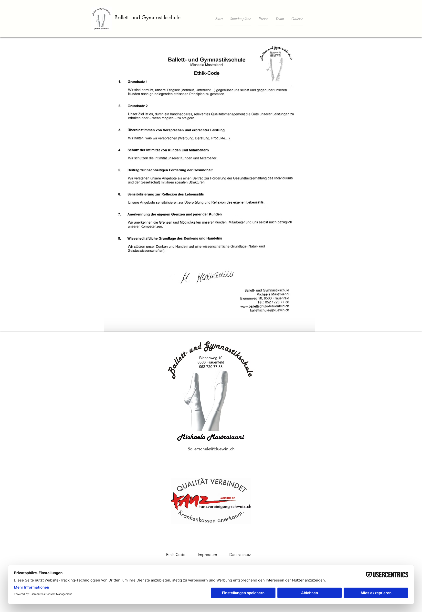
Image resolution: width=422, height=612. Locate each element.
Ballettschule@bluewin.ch (211, 449)
